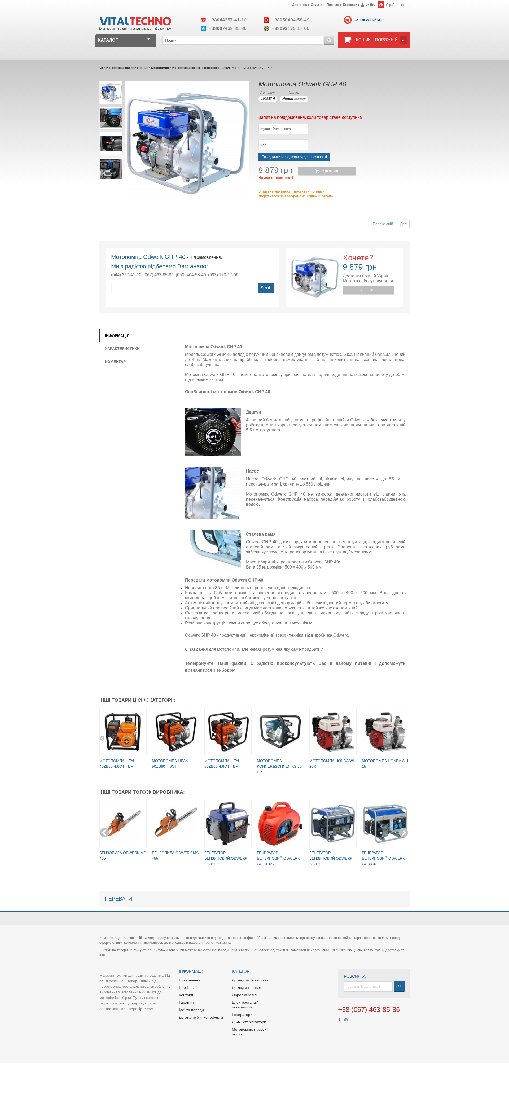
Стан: (294, 92)
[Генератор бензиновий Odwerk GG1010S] (280, 823)
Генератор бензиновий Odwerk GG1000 (225, 858)
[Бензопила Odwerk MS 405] (123, 823)
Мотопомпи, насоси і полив (127, 68)
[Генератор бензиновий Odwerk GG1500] (333, 823)
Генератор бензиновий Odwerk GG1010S (278, 858)
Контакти (350, 5)
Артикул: (268, 92)
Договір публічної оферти (201, 1017)
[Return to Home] (101, 67)
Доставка (299, 5)
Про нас (333, 5)
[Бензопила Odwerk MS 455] (175, 823)
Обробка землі (244, 995)
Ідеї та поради (191, 1010)
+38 (228, 20)
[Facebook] (339, 1019)
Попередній (383, 224)
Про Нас (186, 987)
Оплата (317, 5)
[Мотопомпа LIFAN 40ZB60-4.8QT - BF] (123, 731)
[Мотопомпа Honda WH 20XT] (333, 731)
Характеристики (122, 349)
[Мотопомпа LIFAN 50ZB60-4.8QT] (175, 731)
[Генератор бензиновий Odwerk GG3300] (385, 823)
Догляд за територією (250, 980)
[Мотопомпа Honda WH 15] (385, 731)
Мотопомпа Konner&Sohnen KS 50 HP (279, 766)
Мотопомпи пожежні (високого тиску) (201, 68)
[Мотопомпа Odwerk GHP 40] (110, 92)
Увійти (370, 5)
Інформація (117, 336)
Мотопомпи (160, 68)
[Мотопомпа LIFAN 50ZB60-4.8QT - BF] (228, 731)
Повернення (189, 980)
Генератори (242, 1014)
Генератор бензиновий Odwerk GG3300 (383, 858)
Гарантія (186, 1002)
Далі (403, 224)
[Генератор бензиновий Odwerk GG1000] (228, 823)
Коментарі (116, 362)
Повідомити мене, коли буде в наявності (294, 157)
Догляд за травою (247, 987)
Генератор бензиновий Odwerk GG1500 (330, 858)
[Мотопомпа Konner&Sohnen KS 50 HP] (280, 731)
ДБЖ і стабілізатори (249, 1022)
